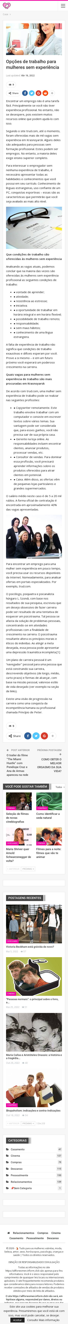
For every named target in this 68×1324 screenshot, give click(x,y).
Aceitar (17, 1320)
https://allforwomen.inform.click (22, 1270)
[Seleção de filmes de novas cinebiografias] (19, 801)
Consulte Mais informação (43, 1320)
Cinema (11, 808)
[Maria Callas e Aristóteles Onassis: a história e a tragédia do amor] (34, 1032)
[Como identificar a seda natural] (49, 801)
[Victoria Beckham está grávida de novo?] (34, 924)
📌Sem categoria (21, 1188)
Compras (42, 808)
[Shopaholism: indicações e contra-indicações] (34, 1088)
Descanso (12, 843)
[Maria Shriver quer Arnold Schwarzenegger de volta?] (19, 836)
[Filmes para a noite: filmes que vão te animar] (49, 836)
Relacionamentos (21, 1181)
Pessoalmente (19, 1175)
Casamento (18, 1149)
